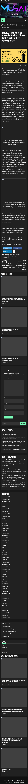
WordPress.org (5, 652)
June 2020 (4, 576)
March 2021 (5, 555)
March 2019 (5, 610)
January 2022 (5, 530)
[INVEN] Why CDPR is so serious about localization (11, 770)
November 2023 (6, 501)
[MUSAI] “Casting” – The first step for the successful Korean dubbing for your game (13, 479)
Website (6, 410)
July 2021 (4, 545)
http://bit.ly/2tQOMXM (16, 232)
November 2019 (6, 593)
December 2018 (6, 617)
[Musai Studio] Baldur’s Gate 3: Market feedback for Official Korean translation (12, 710)
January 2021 (5, 559)
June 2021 (4, 547)
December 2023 (6, 499)
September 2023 (6, 504)
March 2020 (5, 584)
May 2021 (4, 550)
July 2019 (4, 601)
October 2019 (5, 596)
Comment (7, 379)
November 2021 (6, 535)
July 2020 (4, 574)
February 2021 (5, 557)
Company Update (6, 626)
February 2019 (5, 613)
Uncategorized (5, 636)
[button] (7, 248)
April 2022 (4, 523)
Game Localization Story (8, 629)
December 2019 (6, 591)
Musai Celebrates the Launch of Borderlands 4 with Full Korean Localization (13, 681)
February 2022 (5, 528)
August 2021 (5, 542)
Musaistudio (5, 257)
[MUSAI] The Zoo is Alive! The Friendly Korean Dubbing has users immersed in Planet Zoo (13, 486)
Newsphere (13, 782)
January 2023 (5, 511)
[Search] (26, 20)
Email (5, 404)
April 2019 (4, 608)
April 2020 (4, 581)
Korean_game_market (14, 256)
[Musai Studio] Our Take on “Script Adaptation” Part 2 (11, 330)
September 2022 (6, 516)
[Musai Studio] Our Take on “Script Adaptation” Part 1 (11, 359)
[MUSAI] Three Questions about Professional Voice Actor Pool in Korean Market (20, 265)
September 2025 (6, 496)
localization (22, 256)
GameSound (5, 256)
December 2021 (6, 533)
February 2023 (5, 509)
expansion (18, 254)
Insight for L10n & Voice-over (9, 631)
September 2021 (6, 540)
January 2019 (5, 615)
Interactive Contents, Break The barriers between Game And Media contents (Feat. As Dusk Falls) (13, 299)
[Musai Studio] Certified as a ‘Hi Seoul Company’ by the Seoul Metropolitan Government (12, 740)
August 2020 (5, 571)
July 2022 (4, 518)
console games (8, 254)
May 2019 (4, 605)
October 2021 (5, 538)
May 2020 (4, 579)
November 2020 (6, 564)
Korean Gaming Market (7, 633)
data (14, 254)
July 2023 (4, 506)
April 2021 (4, 552)
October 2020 (5, 567)
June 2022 (4, 521)
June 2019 (4, 603)
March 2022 (5, 525)
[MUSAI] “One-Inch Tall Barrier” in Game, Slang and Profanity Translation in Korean (8, 264)
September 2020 (6, 569)
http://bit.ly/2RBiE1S (8, 103)
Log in (3, 645)
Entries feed (5, 647)
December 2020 (6, 562)
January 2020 (5, 588)
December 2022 (6, 513)
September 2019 (6, 598)
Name (6, 398)
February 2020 (5, 586)
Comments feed (6, 650)
